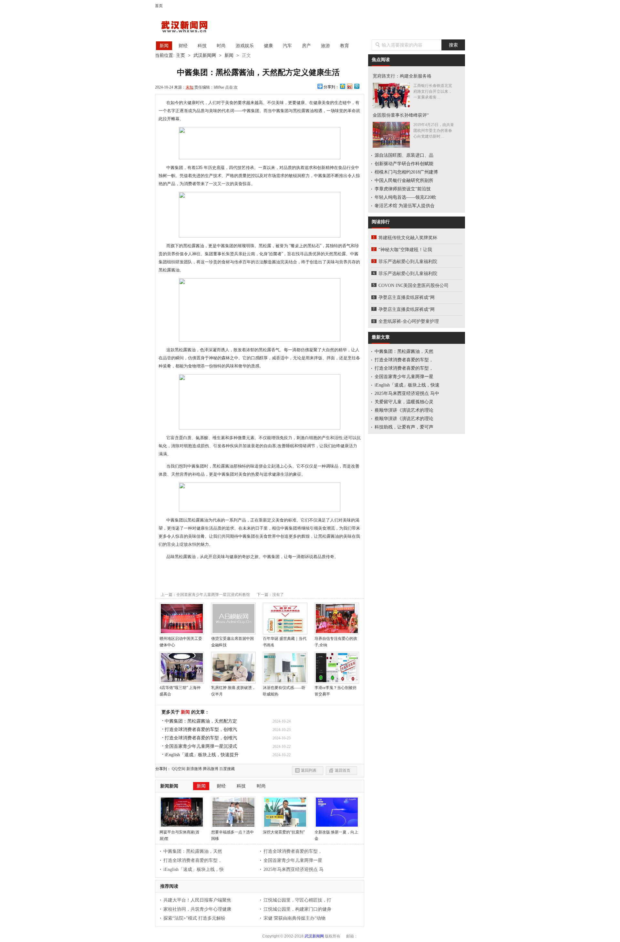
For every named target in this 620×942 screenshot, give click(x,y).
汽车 (287, 45)
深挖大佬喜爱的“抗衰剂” (284, 832)
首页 (159, 6)
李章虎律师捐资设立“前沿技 (403, 188)
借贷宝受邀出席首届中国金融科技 (232, 641)
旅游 (325, 45)
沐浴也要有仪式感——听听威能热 (284, 690)
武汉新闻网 (190, 27)
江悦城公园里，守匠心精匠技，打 (297, 900)
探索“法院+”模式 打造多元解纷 (194, 918)
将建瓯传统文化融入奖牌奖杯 (407, 237)
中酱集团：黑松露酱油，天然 (192, 851)
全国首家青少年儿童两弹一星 (293, 860)
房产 (306, 45)
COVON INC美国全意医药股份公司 (413, 285)
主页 (180, 55)
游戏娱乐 (245, 45)
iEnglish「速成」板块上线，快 (193, 869)
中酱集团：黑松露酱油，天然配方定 (201, 721)
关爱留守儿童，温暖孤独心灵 (404, 401)
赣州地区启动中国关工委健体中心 (181, 641)
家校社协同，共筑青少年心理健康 (197, 909)
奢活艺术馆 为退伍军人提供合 (405, 205)
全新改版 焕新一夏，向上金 (336, 835)
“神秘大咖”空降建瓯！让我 (405, 249)
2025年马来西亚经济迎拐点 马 (294, 869)
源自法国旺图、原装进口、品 (404, 155)
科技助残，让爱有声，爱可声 (404, 427)
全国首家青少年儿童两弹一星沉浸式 (201, 746)
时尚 (221, 45)
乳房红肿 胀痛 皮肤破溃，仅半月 (233, 690)
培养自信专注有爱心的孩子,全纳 (336, 641)
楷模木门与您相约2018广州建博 (406, 172)
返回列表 (308, 770)
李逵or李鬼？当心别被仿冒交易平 (335, 690)
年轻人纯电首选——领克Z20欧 (405, 197)
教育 (344, 45)
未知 (189, 87)
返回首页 (342, 770)
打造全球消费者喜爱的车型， (293, 851)
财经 (183, 45)
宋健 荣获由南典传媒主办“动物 (295, 918)
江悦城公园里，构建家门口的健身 (297, 909)
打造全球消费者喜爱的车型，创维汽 (201, 729)
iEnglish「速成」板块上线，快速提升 (202, 754)
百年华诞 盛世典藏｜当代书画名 (284, 641)
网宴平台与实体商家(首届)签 (180, 835)
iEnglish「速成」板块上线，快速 (407, 385)
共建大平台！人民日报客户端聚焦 (197, 900)
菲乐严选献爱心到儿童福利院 (407, 261)
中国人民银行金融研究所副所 (404, 180)
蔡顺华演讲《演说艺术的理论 (404, 410)
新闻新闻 (169, 786)
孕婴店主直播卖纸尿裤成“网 (406, 297)
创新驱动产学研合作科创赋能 (404, 163)
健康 (268, 45)
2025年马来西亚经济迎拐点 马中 (407, 393)
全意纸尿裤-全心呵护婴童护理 (408, 321)
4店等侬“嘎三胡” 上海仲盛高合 (180, 690)
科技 (202, 45)
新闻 (164, 45)
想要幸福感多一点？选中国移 (232, 835)
